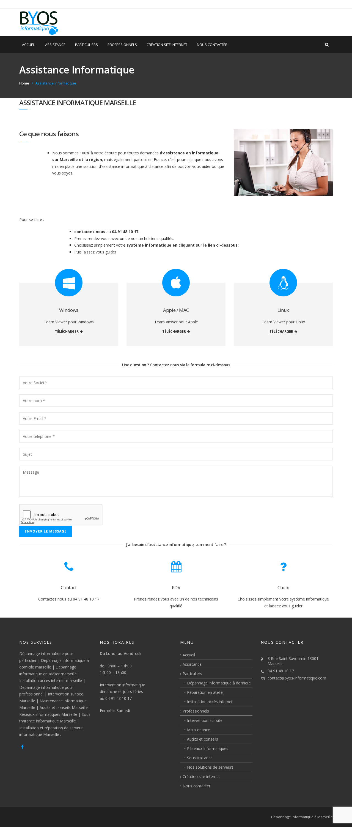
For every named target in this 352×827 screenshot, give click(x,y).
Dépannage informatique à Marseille (302, 816)
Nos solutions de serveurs (210, 767)
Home (24, 83)
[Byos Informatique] (39, 22)
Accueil (28, 44)
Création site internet (167, 44)
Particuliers (86, 44)
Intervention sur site (204, 720)
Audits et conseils (202, 739)
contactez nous (89, 231)
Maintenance (198, 729)
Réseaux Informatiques (207, 748)
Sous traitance (200, 757)
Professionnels (122, 44)
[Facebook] (22, 746)
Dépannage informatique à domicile (219, 683)
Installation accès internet (210, 701)
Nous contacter (212, 44)
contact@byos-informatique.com (297, 678)
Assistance (55, 44)
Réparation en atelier (205, 692)
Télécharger (67, 331)
